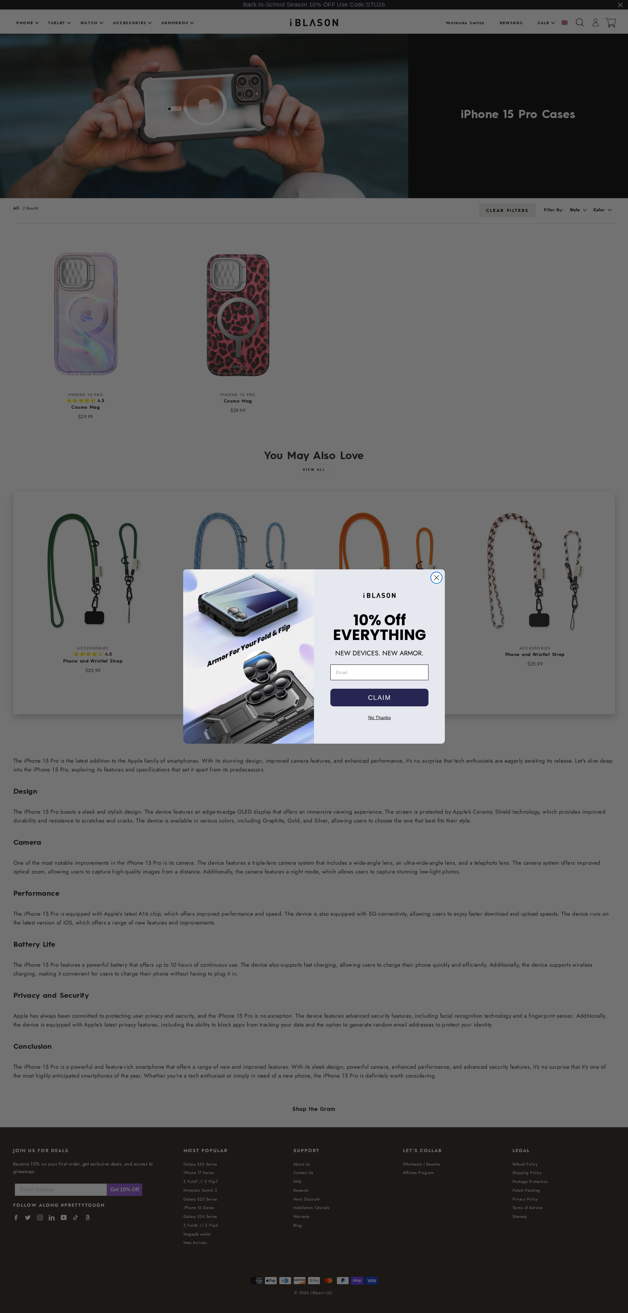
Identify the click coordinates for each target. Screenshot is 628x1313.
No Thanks (379, 717)
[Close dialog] (436, 577)
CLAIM (379, 697)
